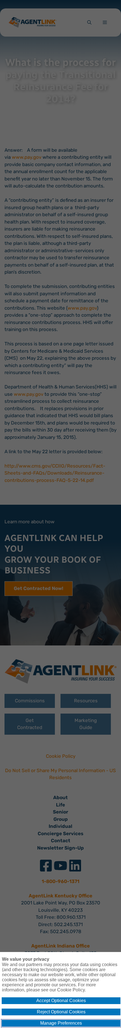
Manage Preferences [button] (61, 1023)
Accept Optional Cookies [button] (61, 1000)
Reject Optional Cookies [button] (61, 1011)
